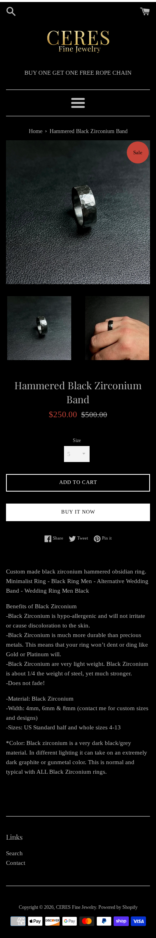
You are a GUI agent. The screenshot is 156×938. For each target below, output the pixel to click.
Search (14, 853)
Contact (15, 863)
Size (77, 440)
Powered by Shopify (118, 907)
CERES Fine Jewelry (76, 907)
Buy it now (78, 512)
